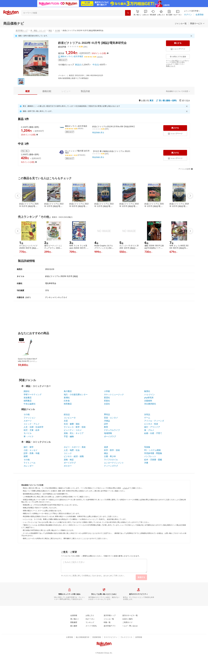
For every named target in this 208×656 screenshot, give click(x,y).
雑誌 (50, 31)
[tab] (27, 91)
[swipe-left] (18, 195)
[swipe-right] (190, 195)
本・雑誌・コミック (38, 31)
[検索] (128, 13)
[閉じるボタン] (192, 36)
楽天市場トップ (22, 31)
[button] (145, 13)
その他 (57, 31)
